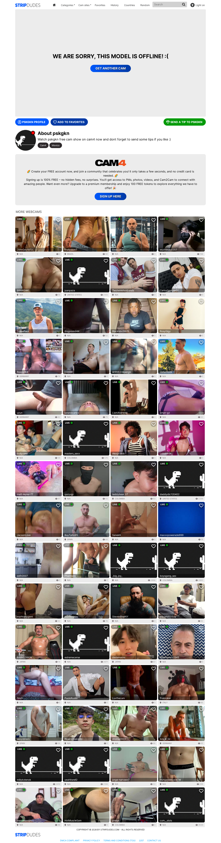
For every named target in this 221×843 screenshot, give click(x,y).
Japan (22, 662)
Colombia (72, 458)
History (115, 5)
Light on (200, 5)
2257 (141, 840)
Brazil (70, 254)
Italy (164, 702)
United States (74, 295)
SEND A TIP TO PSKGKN (186, 122)
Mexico (56, 145)
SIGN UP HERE (110, 196)
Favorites (100, 5)
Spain (70, 539)
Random (145, 5)
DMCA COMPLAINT (70, 840)
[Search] (184, 4)
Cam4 (43, 145)
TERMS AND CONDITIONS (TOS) (119, 840)
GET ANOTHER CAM (110, 68)
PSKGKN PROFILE (33, 122)
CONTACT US (154, 840)
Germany (24, 376)
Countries (129, 5)
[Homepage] (27, 5)
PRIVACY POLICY (91, 840)
